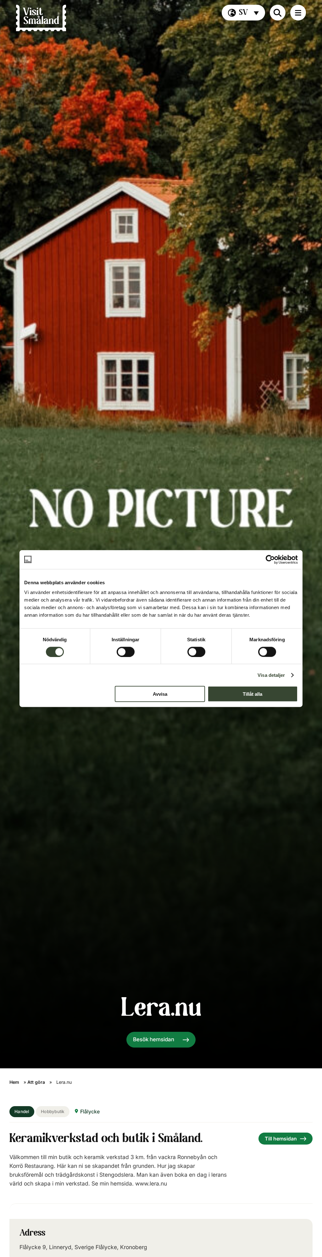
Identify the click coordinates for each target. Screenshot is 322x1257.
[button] (243, 12)
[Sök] (278, 12)
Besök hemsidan (153, 1039)
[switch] (126, 652)
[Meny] (298, 12)
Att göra (36, 1082)
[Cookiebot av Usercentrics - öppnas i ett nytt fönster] (270, 559)
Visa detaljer (271, 674)
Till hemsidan (281, 1138)
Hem (14, 1082)
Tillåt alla (252, 694)
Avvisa (160, 694)
